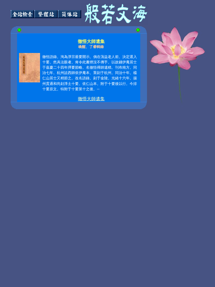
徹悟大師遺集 (91, 98)
